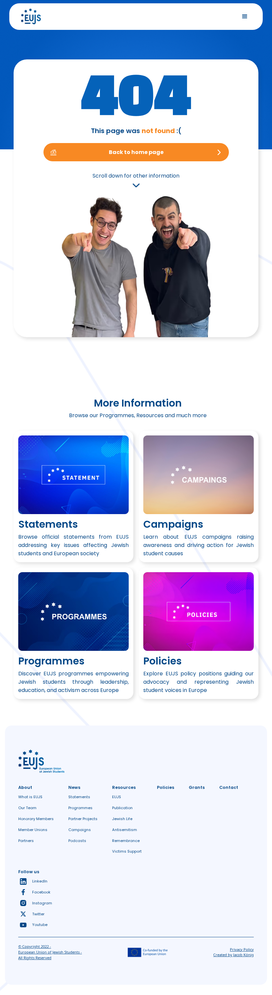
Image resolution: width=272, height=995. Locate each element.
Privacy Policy (242, 949)
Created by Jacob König (233, 954)
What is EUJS (30, 797)
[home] (30, 16)
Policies (165, 787)
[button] (245, 17)
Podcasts (77, 840)
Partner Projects (83, 818)
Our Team (27, 807)
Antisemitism (124, 829)
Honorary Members (36, 818)
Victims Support (127, 851)
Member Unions (32, 829)
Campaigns (79, 829)
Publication (122, 807)
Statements (79, 797)
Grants (197, 787)
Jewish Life (122, 818)
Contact (228, 787)
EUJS (116, 797)
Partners (26, 840)
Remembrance (126, 840)
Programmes (80, 807)
